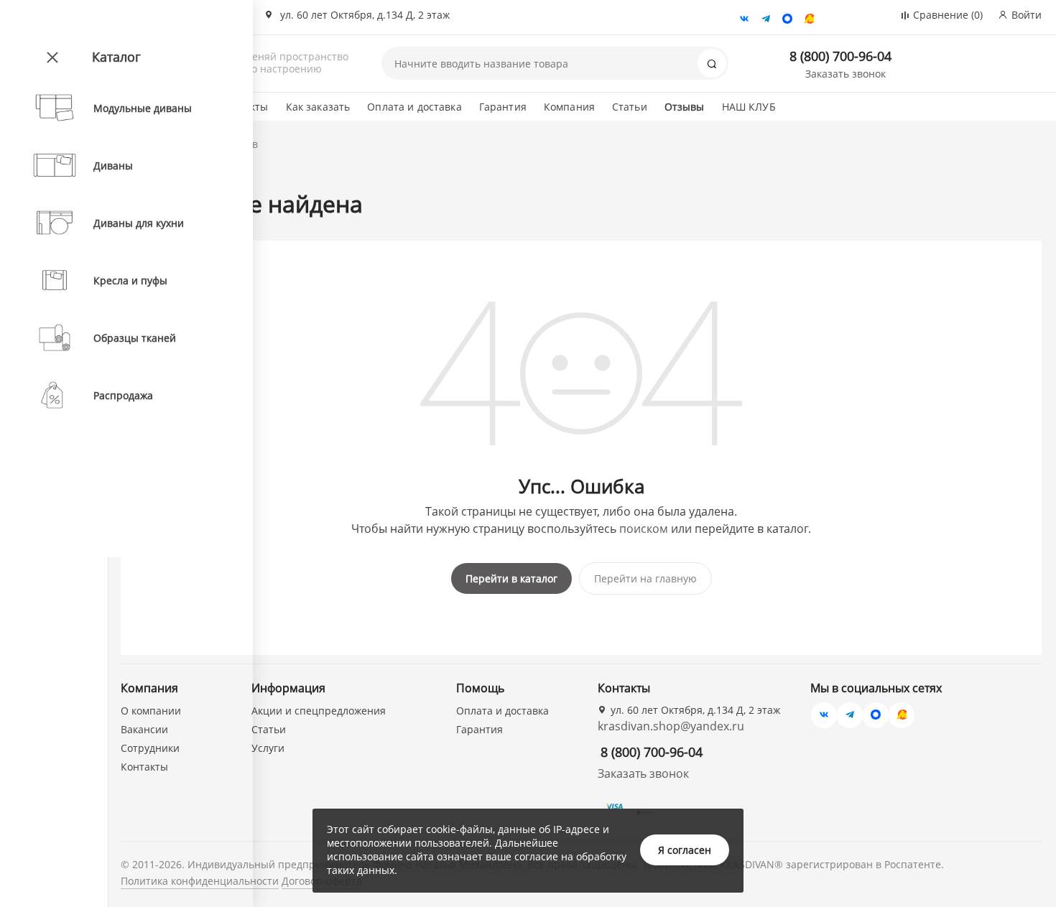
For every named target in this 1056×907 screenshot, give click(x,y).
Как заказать (318, 106)
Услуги (267, 748)
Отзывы (684, 106)
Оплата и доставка (414, 106)
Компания (569, 106)
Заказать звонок (845, 73)
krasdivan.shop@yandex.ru (671, 726)
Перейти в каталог (511, 578)
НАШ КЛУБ (749, 106)
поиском (643, 528)
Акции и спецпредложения (318, 710)
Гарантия (503, 106)
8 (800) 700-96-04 (840, 56)
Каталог (116, 56)
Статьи (629, 106)
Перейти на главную (645, 578)
